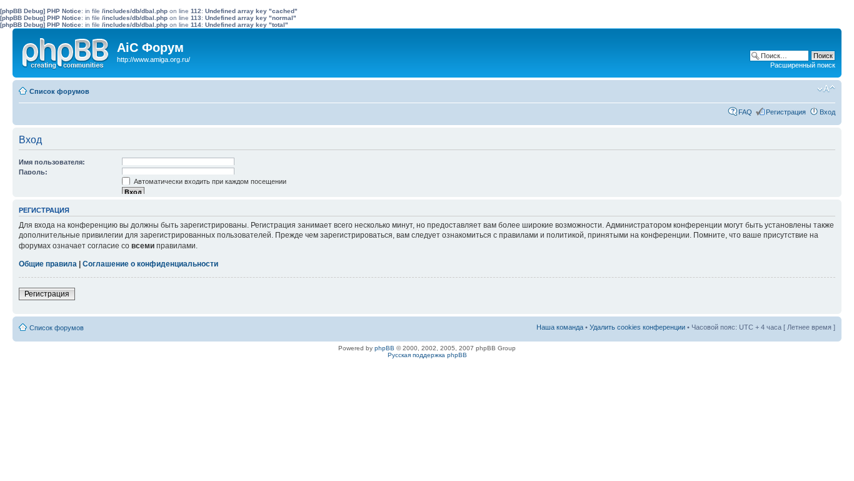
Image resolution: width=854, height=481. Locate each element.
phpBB (384, 348)
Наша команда (559, 327)
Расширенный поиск (802, 65)
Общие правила (48, 264)
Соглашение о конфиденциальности (150, 264)
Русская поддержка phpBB (427, 355)
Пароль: (33, 172)
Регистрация (786, 112)
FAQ (745, 112)
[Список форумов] (66, 50)
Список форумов (59, 91)
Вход (827, 112)
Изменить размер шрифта (826, 88)
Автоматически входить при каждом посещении (209, 181)
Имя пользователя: (52, 162)
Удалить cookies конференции (637, 327)
